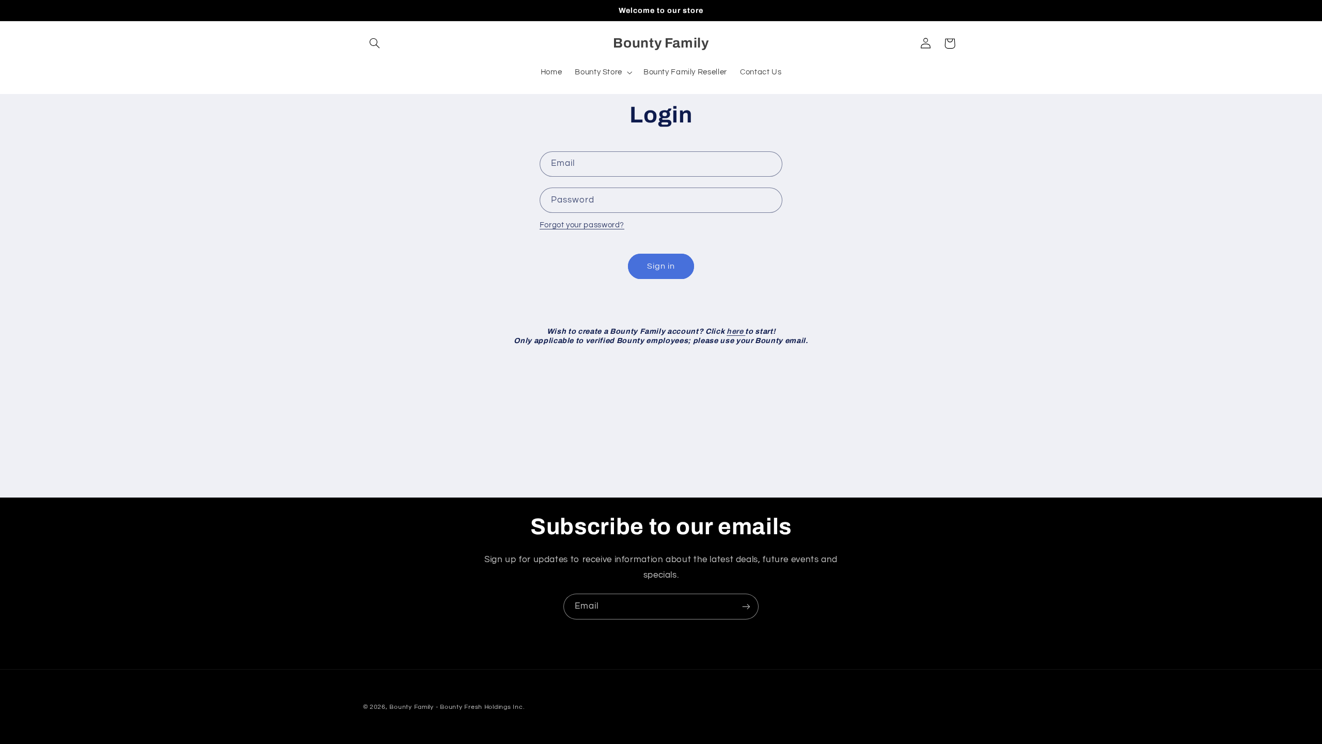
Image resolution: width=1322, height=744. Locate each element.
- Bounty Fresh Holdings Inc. (480, 707)
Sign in (661, 266)
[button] (375, 43)
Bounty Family (411, 707)
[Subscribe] (746, 606)
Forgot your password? (582, 225)
